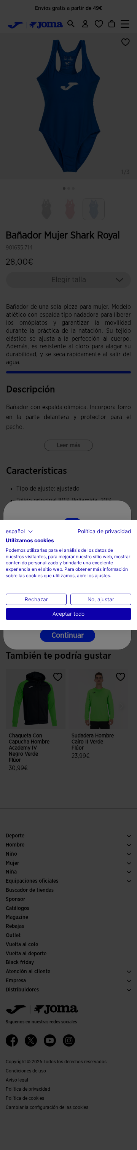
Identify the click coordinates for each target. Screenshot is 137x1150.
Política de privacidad (104, 531)
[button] (19, 531)
